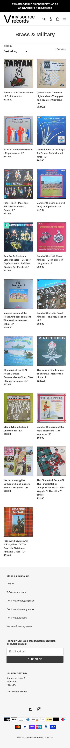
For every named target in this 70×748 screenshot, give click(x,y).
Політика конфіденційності (21, 600)
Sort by (8, 46)
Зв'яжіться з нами (16, 592)
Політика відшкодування (20, 609)
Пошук (10, 583)
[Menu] (64, 18)
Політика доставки (17, 617)
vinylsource (30, 737)
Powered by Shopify (44, 737)
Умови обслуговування (19, 626)
